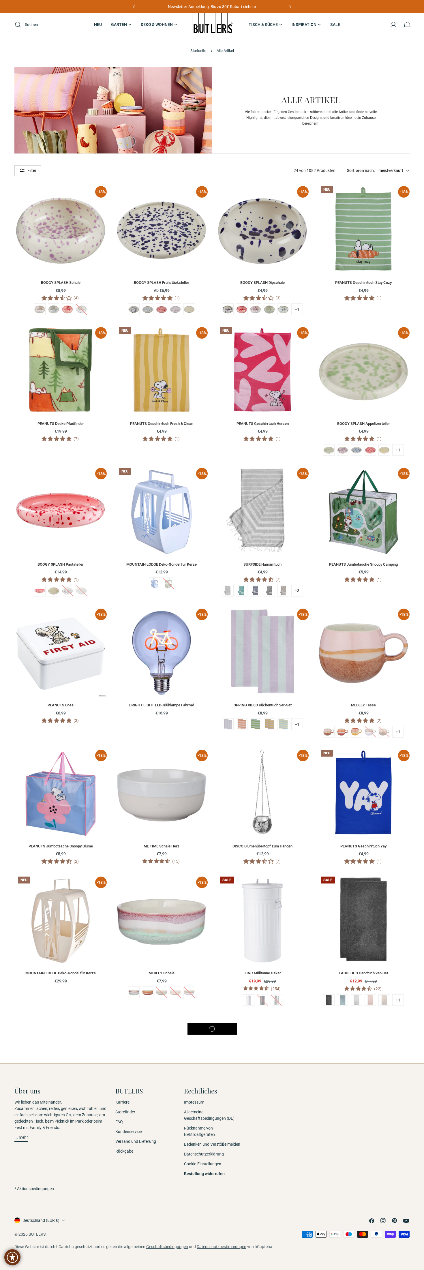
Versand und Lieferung (135, 1141)
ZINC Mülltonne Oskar (262, 973)
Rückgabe (124, 1151)
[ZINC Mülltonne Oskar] (262, 919)
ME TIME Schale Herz (161, 846)
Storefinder (125, 1112)
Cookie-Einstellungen (202, 1164)
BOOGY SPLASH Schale (60, 282)
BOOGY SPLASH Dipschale (262, 282)
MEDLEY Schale (162, 973)
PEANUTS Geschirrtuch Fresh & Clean (161, 423)
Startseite (198, 50)
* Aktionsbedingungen (34, 1188)
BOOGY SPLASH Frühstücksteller (161, 282)
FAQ (119, 1121)
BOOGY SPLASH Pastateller (60, 564)
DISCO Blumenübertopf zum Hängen (262, 846)
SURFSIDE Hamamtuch (262, 564)
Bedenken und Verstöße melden (212, 1144)
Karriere (122, 1102)
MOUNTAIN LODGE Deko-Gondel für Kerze (161, 564)
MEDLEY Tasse (363, 705)
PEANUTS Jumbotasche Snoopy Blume (61, 846)
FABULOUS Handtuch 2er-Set (363, 973)
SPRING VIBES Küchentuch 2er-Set (263, 705)
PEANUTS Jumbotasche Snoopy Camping (363, 564)
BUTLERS (37, 1234)
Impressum (194, 1102)
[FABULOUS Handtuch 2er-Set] (363, 919)
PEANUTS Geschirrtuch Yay (363, 846)
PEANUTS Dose (61, 705)
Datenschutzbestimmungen (221, 1246)
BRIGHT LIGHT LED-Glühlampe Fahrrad (161, 705)
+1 (297, 309)
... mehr (21, 1137)
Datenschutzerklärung (204, 1154)
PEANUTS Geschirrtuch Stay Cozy (363, 282)
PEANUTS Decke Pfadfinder (60, 423)
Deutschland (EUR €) (40, 1220)
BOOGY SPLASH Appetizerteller (363, 423)
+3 (297, 590)
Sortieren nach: (361, 170)
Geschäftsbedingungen (167, 1246)
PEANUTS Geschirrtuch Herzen (263, 423)
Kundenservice (128, 1131)
